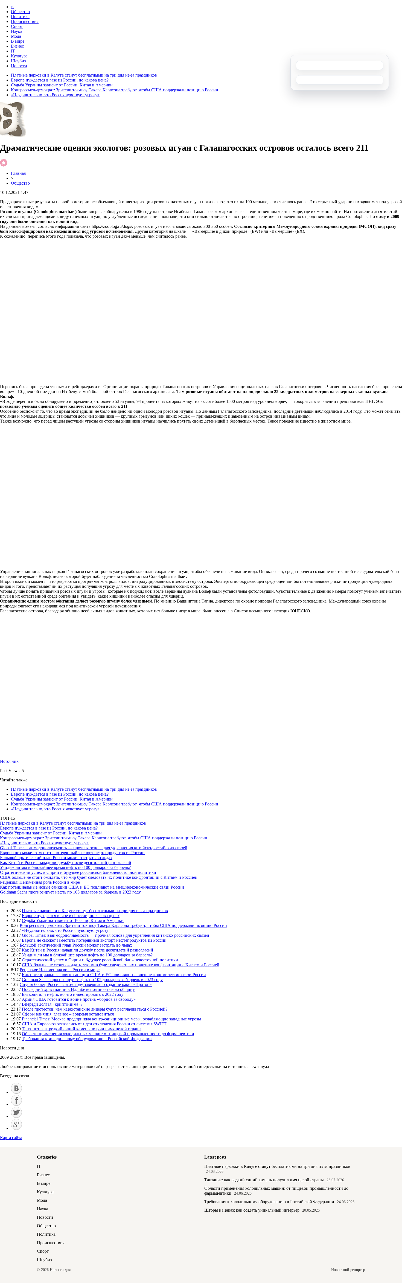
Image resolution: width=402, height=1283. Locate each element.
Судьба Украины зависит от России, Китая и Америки (62, 85)
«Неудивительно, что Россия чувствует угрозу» (55, 94)
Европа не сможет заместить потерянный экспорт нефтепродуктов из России (72, 852)
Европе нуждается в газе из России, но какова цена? (60, 80)
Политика (20, 16)
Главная (18, 173)
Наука (16, 31)
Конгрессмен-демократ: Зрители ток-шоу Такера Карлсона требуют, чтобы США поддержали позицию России (114, 90)
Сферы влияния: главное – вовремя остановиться (68, 1014)
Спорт (17, 26)
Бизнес (17, 46)
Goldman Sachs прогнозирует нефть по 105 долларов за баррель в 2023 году (70, 892)
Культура (19, 56)
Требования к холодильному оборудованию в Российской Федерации (87, 1038)
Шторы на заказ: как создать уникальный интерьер (251, 1210)
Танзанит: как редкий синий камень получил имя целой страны (81, 1028)
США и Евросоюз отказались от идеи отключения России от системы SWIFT (94, 1024)
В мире (17, 41)
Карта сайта (11, 1137)
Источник (9, 761)
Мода (16, 36)
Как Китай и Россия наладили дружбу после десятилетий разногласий (65, 862)
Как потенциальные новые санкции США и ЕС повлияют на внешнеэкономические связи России (92, 887)
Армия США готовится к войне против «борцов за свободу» (79, 999)
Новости (19, 65)
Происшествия (25, 21)
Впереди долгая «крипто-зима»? (52, 1004)
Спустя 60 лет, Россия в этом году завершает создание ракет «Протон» (86, 984)
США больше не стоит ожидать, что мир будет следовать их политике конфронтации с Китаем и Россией (98, 877)
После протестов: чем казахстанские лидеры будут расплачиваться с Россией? (94, 1009)
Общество (20, 11)
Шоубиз (18, 61)
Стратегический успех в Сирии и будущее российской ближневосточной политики (78, 872)
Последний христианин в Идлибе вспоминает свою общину (78, 989)
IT (13, 51)
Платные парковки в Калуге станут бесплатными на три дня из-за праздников (84, 75)
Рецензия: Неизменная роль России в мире (40, 882)
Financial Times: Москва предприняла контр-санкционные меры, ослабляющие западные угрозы (111, 1019)
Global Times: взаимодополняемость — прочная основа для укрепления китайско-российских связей (93, 847)
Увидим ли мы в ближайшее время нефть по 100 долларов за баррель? (65, 867)
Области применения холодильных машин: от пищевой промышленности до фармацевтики (108, 1033)
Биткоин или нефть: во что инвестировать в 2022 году (72, 994)
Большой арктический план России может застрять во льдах (56, 857)
